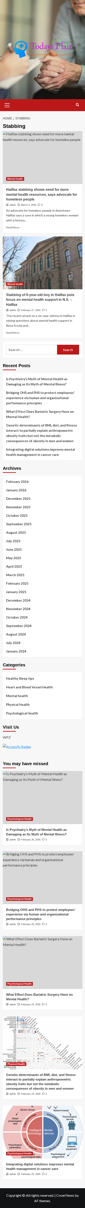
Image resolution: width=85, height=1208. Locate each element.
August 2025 (16, 532)
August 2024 (16, 634)
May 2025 (13, 558)
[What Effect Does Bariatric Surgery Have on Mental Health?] (42, 962)
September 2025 (19, 524)
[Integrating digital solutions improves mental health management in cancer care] (42, 1132)
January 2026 (16, 490)
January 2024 (16, 651)
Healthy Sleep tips (20, 678)
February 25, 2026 (31, 924)
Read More (12, 227)
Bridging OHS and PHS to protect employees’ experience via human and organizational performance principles (40, 398)
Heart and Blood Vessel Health (29, 687)
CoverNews (65, 1195)
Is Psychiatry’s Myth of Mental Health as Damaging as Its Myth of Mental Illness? (36, 381)
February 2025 (17, 583)
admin (13, 205)
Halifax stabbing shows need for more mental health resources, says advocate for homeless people (41, 194)
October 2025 (17, 515)
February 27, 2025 (31, 310)
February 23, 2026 (31, 1094)
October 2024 (17, 617)
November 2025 (18, 507)
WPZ (7, 737)
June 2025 (14, 549)
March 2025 (15, 575)
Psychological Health (22, 713)
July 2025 (13, 541)
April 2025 (14, 566)
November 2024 (18, 609)
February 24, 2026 (31, 1004)
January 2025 (16, 592)
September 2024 (19, 626)
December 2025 (18, 498)
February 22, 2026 (31, 1174)
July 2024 (13, 643)
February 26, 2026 (31, 839)
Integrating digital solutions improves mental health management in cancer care (40, 452)
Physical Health (18, 704)
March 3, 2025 (28, 205)
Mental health (15, 178)
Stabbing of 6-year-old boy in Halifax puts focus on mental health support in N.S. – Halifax (40, 299)
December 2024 (18, 600)
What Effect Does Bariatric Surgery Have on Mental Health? (40, 414)
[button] (7, 104)
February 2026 (17, 482)
